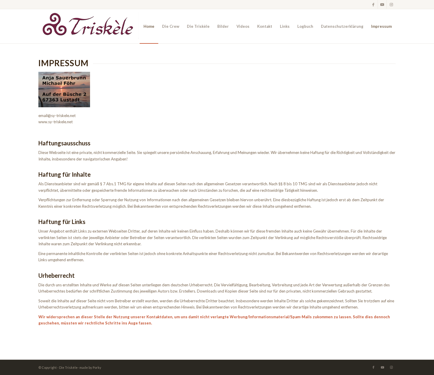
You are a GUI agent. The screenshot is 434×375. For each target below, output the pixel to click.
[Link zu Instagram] (391, 4)
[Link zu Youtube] (382, 4)
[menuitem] (149, 26)
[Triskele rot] (88, 26)
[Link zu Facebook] (373, 4)
